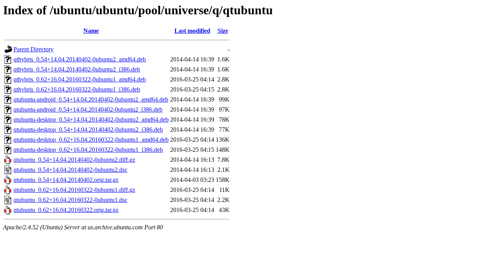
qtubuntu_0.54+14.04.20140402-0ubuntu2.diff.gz (74, 159)
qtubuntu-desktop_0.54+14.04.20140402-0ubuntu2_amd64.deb (91, 119)
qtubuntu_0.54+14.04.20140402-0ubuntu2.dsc (70, 169)
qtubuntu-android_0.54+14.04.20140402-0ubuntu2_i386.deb (88, 109)
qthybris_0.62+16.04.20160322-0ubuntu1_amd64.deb (80, 79)
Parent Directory (34, 49)
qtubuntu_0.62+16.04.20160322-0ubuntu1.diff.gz (74, 189)
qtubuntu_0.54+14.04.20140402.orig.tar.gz (66, 179)
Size (223, 30)
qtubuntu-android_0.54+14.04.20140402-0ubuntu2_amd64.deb (91, 99)
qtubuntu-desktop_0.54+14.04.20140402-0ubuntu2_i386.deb (88, 129)
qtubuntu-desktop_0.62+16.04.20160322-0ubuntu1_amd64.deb (91, 139)
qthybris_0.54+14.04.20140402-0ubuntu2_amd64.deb (80, 59)
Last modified (192, 30)
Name (91, 30)
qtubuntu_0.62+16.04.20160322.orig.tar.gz (66, 210)
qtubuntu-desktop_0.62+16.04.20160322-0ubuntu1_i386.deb (88, 149)
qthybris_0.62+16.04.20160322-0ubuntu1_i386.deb (77, 89)
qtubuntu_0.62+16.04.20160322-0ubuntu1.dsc (70, 200)
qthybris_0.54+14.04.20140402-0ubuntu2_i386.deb (77, 69)
